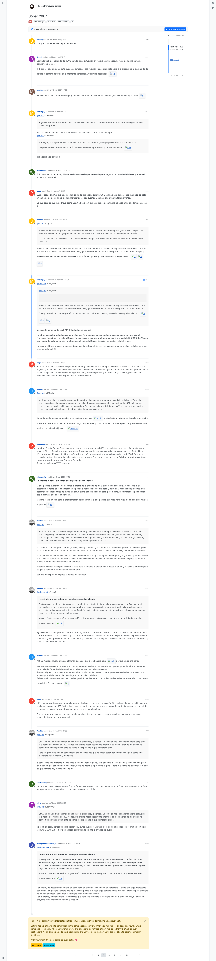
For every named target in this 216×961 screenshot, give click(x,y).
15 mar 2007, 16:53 (60, 588)
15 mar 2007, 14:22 (59, 90)
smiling (40, 40)
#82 (147, 57)
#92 (147, 477)
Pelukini (40, 521)
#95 (147, 655)
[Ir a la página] (120, 955)
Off (30, 22)
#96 (147, 699)
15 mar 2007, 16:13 (60, 220)
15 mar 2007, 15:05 (58, 191)
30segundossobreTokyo (46, 844)
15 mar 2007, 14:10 (58, 57)
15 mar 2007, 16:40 (60, 389)
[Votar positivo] (132, 50)
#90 (147, 389)
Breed (39, 57)
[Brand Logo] (33, 6)
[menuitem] (212, 3)
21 (133, 955)
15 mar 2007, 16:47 (60, 521)
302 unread (174, 60)
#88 (147, 280)
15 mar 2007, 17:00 (60, 731)
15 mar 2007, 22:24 (58, 803)
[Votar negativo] (141, 50)
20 (127, 955)
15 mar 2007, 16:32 (58, 363)
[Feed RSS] (72, 21)
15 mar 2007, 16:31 (62, 280)
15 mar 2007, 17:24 (63, 782)
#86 (147, 191)
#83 (147, 90)
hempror (40, 389)
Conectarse (49, 945)
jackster (40, 220)
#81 (147, 40)
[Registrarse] (212, 8)
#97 (147, 731)
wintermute (41, 171)
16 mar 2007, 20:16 (73, 844)
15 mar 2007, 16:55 (58, 699)
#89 (147, 363)
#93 (147, 521)
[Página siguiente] (140, 955)
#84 (147, 112)
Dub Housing (42, 782)
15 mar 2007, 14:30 (62, 112)
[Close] (145, 920)
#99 (147, 803)
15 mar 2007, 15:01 (63, 171)
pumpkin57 (41, 444)
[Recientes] (3, 3)
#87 (147, 220)
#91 (147, 444)
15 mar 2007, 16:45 (63, 477)
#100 (146, 844)
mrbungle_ (41, 112)
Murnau (40, 90)
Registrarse (36, 945)
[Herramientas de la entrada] (146, 50)
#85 (147, 171)
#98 (147, 782)
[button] (3, 958)
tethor (39, 803)
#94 (147, 588)
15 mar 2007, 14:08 (59, 40)
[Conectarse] (212, 3)
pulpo (39, 191)
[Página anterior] (76, 955)
